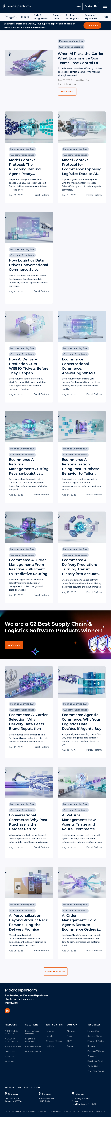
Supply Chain (57, 17)
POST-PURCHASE (13, 1046)
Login (78, 6)
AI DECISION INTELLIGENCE (11, 1040)
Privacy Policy (69, 1111)
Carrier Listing (94, 1066)
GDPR (69, 1041)
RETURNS (9, 1061)
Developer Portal (95, 1061)
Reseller (50, 1036)
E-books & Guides (96, 1041)
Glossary (92, 1056)
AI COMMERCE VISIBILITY (12, 1032)
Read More (67, 91)
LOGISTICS (10, 1056)
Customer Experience (91, 17)
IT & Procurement (33, 1051)
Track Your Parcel (96, 1071)
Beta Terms (100, 1111)
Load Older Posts (55, 971)
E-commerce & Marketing (32, 1032)
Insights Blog (93, 1031)
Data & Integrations (41, 17)
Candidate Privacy (85, 1111)
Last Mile (50, 1046)
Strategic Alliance (54, 1041)
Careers (70, 1046)
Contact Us (91, 6)
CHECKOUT (10, 1051)
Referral (50, 1031)
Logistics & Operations (30, 1040)
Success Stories (95, 1036)
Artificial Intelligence (72, 17)
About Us (71, 1031)
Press (105, 16)
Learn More (14, 645)
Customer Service (33, 1046)
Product (24, 16)
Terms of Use (55, 1111)
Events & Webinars (96, 1051)
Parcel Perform (67, 84)
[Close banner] (105, 25)
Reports (91, 1046)
